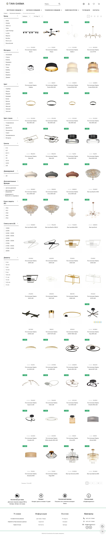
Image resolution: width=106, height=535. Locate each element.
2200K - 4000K (10, 235)
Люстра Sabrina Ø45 (93, 473)
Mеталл (8, 64)
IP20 (7, 208)
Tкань (7, 67)
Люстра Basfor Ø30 (93, 191)
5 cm (7, 267)
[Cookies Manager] (102, 526)
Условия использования (17, 518)
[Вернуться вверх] (102, 531)
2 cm (7, 262)
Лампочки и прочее (71, 10)
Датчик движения (11, 188)
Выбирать (25, 16)
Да (6, 175)
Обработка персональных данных (17, 521)
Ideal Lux (8, 25)
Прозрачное (9, 130)
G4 (6, 155)
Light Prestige (9, 30)
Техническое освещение (52, 10)
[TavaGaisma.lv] (15, 4)
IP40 (7, 213)
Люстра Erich (93, 227)
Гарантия (41, 521)
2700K (7, 243)
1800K (7, 228)
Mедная (8, 93)
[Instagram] (90, 527)
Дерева (8, 104)
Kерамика (8, 62)
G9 (6, 158)
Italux (7, 28)
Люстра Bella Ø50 (72, 227)
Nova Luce (8, 40)
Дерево (8, 77)
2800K (7, 250)
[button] (17, 16)
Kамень (8, 59)
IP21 (7, 210)
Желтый (8, 106)
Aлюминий (9, 54)
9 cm (7, 272)
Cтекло (8, 57)
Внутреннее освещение (14, 10)
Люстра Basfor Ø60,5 (51, 227)
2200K (7, 230)
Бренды (65, 524)
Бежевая (8, 96)
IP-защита (65, 518)
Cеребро (8, 88)
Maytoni (8, 35)
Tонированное (10, 123)
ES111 (7, 153)
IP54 (7, 218)
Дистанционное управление (10, 191)
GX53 (7, 163)
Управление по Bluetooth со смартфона (12, 195)
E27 (7, 150)
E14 (7, 148)
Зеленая (8, 109)
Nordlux (8, 38)
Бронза (8, 101)
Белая (7, 99)
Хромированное (10, 135)
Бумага (8, 72)
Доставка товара (41, 518)
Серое (7, 133)
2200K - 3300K (10, 233)
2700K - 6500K (10, 248)
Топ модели (86, 10)
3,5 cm (7, 264)
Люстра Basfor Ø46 (31, 227)
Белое (7, 125)
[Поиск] (59, 4)
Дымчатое (9, 128)
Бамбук (8, 70)
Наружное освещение (33, 10)
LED (7, 165)
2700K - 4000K (10, 245)
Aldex (7, 20)
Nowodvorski (9, 43)
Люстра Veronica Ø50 (72, 473)
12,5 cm (8, 282)
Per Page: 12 (37, 16)
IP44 (7, 215)
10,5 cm (8, 274)
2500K (7, 238)
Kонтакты (96, 10)
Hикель (8, 91)
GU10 (7, 160)
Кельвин (65, 521)
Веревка (8, 75)
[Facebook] (87, 527)
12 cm (7, 279)
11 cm (7, 277)
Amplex (8, 23)
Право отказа (17, 524)
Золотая (8, 111)
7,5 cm (7, 269)
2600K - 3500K (10, 240)
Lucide (7, 33)
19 (98, 483)
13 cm (7, 285)
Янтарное (8, 138)
